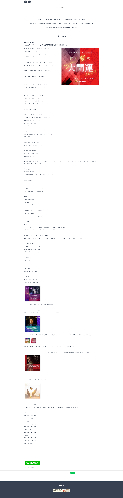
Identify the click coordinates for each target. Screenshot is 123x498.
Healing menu (57, 19)
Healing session (89, 23)
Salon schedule (48, 19)
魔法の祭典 (74, 27)
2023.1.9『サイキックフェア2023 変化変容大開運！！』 (46, 45)
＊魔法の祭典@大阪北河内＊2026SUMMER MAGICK (58, 27)
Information (40, 19)
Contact (60, 23)
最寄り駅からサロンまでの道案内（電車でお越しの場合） (43, 23)
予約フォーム (77, 19)
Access (83, 19)
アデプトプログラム (67, 19)
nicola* (61, 486)
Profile (65, 23)
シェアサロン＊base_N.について (76, 23)
